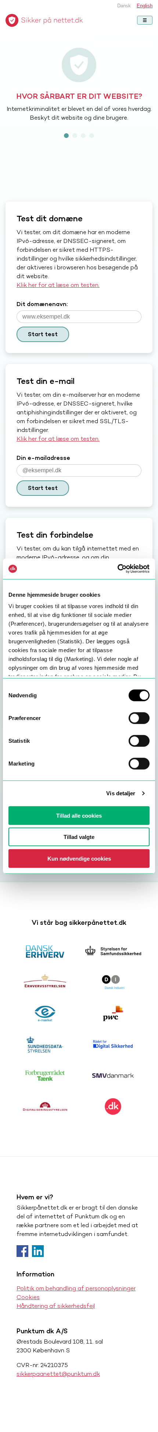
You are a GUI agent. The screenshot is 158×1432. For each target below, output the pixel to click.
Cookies (28, 1297)
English (144, 5)
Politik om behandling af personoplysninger (76, 1288)
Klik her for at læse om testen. (58, 284)
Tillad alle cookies (79, 815)
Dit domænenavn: (42, 304)
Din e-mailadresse (43, 457)
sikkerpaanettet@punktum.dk (58, 1373)
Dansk (124, 5)
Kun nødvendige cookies (79, 858)
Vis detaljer (120, 793)
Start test (43, 334)
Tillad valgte (79, 837)
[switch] (139, 718)
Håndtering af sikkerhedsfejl (56, 1305)
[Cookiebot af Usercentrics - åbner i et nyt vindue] (117, 569)
